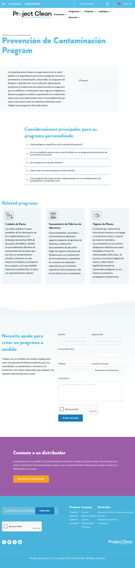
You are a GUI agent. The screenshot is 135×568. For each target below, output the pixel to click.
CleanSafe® (74, 523)
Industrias (73, 516)
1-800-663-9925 (32, 4)
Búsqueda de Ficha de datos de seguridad (115, 512)
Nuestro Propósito (89, 516)
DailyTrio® (73, 520)
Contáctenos (15, 4)
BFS (4, 4)
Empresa (89, 11)
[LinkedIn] (20, 542)
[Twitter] (9, 542)
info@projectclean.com (41, 558)
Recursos (73, 17)
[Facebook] (4, 542)
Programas (74, 11)
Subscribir (45, 511)
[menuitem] (75, 12)
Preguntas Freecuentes (107, 520)
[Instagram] (15, 542)
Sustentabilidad (87, 523)
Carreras (85, 520)
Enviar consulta (70, 418)
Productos (59, 14)
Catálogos (103, 11)
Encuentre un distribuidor (31, 479)
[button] (125, 4)
